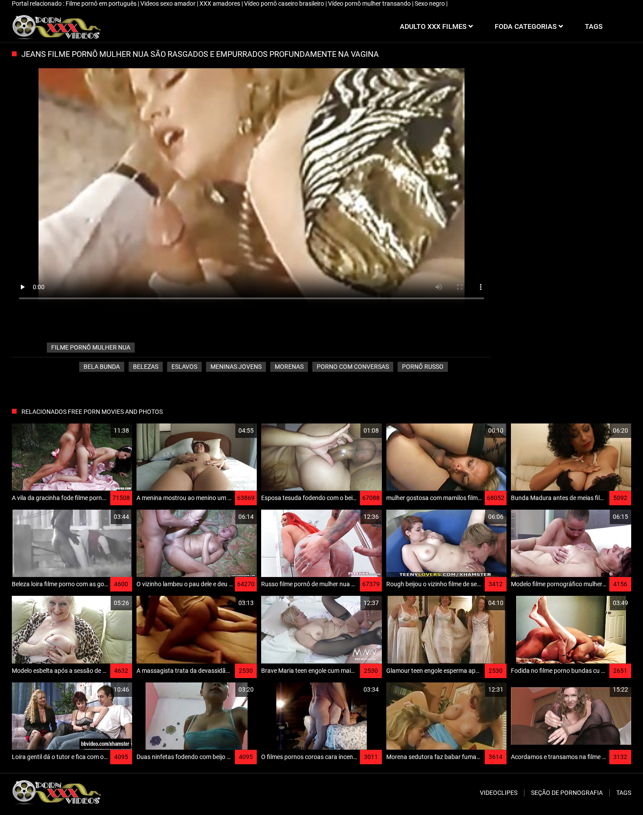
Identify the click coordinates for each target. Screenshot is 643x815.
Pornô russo (423, 366)
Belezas (145, 366)
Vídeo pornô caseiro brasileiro (284, 3)
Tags (623, 792)
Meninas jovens (236, 366)
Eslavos (184, 366)
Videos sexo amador (168, 3)
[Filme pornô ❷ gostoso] (56, 26)
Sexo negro (430, 3)
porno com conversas (353, 366)
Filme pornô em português (102, 3)
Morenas (289, 366)
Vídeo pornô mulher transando (370, 3)
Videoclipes (498, 792)
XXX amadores (220, 3)
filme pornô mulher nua (90, 347)
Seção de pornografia (567, 792)
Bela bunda (102, 366)
